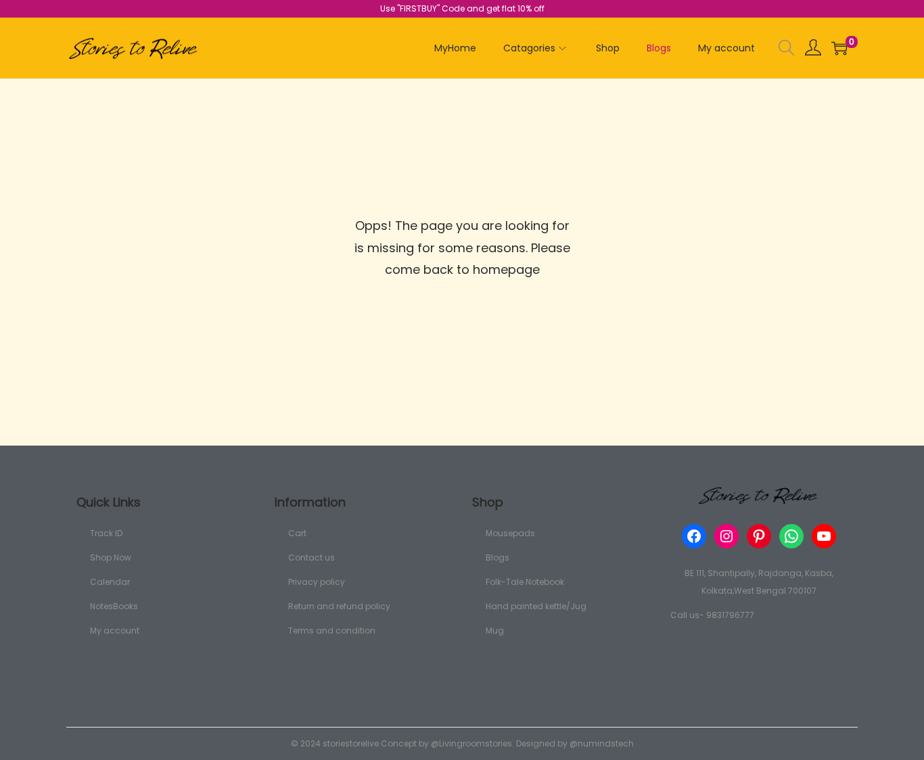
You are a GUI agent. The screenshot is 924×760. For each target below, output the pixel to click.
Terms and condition (331, 630)
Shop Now (110, 557)
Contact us (311, 557)
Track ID (106, 533)
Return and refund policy (339, 606)
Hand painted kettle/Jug (536, 606)
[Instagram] (726, 536)
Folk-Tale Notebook (525, 582)
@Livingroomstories (471, 743)
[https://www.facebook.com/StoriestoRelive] (694, 536)
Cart (297, 533)
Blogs (497, 557)
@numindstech (602, 743)
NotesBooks (114, 606)
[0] (839, 48)
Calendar (110, 582)
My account (114, 630)
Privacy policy (316, 582)
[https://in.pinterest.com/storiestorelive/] (759, 536)
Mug (495, 630)
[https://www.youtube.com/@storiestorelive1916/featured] (824, 536)
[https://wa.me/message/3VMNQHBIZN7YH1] (791, 536)
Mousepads (510, 533)
